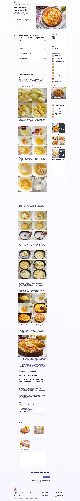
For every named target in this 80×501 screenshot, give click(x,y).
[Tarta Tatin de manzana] (25, 431)
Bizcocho (20, 418)
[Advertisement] (32, 459)
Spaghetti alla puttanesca (59, 108)
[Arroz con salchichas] (58, 93)
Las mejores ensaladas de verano (60, 490)
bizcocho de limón (26, 359)
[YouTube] (57, 49)
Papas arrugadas (57, 75)
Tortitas (56, 64)
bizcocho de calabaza (35, 359)
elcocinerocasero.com (59, 36)
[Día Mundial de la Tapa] (58, 128)
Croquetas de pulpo (58, 111)
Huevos (20, 43)
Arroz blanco (57, 67)
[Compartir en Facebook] (14, 35)
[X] (16, 495)
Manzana (20, 40)
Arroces (53, 88)
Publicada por (23, 416)
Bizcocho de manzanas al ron (24, 419)
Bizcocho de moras (58, 116)
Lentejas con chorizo (58, 72)
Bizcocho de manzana (33, 418)
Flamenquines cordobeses (59, 105)
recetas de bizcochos (36, 360)
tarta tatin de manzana (33, 365)
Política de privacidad (31, 498)
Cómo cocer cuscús (58, 55)
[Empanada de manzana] (25, 445)
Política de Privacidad (39, 480)
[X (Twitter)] (54, 49)
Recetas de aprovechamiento (45, 492)
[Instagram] (56, 49)
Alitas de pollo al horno (58, 81)
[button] (61, 2)
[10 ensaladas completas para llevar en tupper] (58, 154)
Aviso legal (35, 498)
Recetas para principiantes (59, 492)
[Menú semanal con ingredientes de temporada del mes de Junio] (58, 140)
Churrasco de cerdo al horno (59, 61)
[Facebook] (52, 49)
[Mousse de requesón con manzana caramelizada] (39, 431)
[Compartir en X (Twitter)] (14, 33)
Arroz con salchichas (56, 97)
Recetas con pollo (43, 490)
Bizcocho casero (26, 418)
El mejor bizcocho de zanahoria (45, 495)
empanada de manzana (29, 366)
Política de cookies (26, 498)
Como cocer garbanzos (58, 58)
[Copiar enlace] (14, 37)
